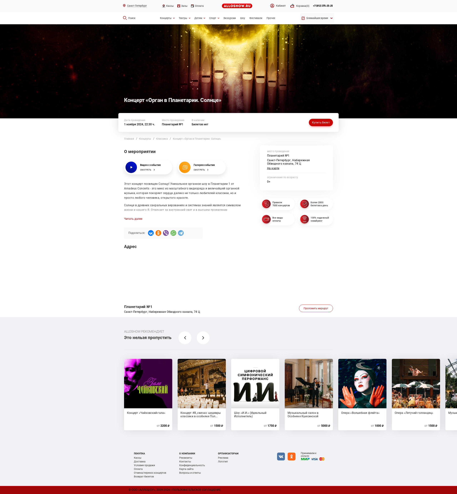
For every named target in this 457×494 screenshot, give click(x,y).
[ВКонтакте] (151, 233)
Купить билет (321, 122)
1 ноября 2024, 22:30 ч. (139, 124)
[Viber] (166, 233)
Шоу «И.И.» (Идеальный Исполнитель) (250, 414)
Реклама (223, 457)
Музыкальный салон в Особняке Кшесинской (303, 414)
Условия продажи (144, 465)
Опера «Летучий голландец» (414, 413)
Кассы (137, 457)
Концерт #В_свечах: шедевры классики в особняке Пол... (200, 414)
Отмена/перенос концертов (150, 472)
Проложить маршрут (316, 308)
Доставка (139, 461)
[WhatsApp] (173, 233)
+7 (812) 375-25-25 (323, 6)
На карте (273, 168)
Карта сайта (186, 469)
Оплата (138, 469)
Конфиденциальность (192, 465)
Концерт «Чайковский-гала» (146, 413)
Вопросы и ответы (190, 472)
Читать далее (133, 219)
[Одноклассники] (158, 233)
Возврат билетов (144, 476)
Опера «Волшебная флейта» (360, 413)
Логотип (223, 461)
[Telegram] (181, 233)
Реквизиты (185, 457)
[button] (185, 337)
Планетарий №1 (172, 124)
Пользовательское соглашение (196, 490)
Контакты (185, 461)
